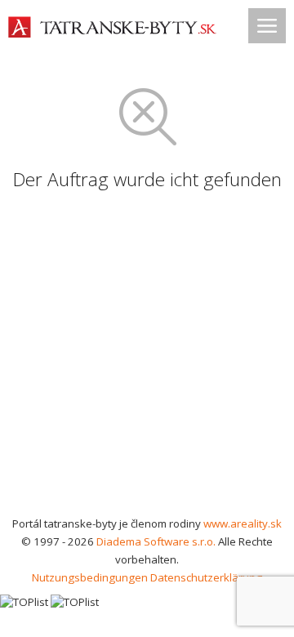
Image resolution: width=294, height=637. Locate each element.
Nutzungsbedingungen (90, 577)
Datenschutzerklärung (206, 577)
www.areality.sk (242, 523)
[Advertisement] (147, 359)
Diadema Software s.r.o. (156, 541)
